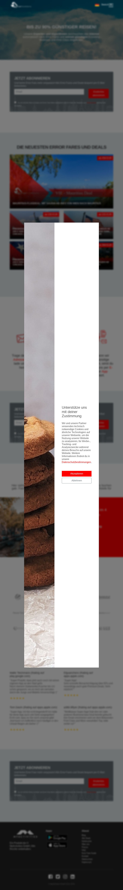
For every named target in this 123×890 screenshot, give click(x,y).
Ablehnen (77, 480)
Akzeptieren (76, 473)
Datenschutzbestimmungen (76, 462)
